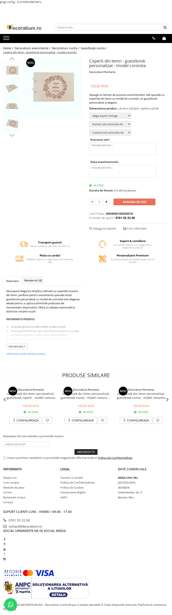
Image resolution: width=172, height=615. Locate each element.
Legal (65, 469)
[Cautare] (165, 27)
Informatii (12, 469)
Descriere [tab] (12, 281)
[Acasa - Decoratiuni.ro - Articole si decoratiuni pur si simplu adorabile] (24, 27)
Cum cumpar (11, 482)
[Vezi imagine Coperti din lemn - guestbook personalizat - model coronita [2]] (12, 106)
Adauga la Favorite (104, 228)
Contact (8, 502)
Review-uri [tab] (33, 280)
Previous (12, 59)
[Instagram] (4, 559)
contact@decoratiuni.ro (25, 526)
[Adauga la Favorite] (47, 420)
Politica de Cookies (72, 487)
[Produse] (6, 39)
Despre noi (10, 478)
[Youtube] (4, 549)
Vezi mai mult (17, 346)
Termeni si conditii (71, 478)
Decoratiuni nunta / (66, 48)
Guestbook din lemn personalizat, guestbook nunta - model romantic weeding (141, 396)
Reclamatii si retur (14, 497)
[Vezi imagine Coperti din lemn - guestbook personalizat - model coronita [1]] (12, 88)
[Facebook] (4, 539)
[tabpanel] (53, 87)
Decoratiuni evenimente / (33, 48)
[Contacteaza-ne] (154, 38)
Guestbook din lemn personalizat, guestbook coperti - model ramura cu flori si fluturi (31, 396)
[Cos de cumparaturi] (164, 38)
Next (12, 135)
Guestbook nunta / (94, 48)
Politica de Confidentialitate (115, 458)
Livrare (7, 492)
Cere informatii (136, 228)
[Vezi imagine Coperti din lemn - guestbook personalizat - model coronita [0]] (12, 70)
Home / (8, 48)
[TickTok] (4, 554)
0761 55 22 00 (19, 520)
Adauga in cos (134, 202)
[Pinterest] (4, 544)
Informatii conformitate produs (25, 354)
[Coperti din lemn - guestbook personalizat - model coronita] (53, 87)
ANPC (64, 497)
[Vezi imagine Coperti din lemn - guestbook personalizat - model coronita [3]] (12, 124)
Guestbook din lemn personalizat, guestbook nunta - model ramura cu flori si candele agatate (86, 396)
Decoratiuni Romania (102, 72)
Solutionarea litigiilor (73, 492)
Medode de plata (13, 487)
